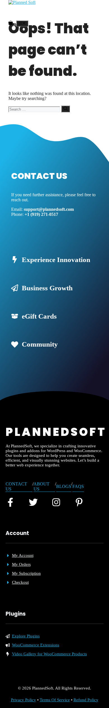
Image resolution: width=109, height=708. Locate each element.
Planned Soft (23, 13)
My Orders (21, 564)
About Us (41, 486)
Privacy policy (23, 700)
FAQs (78, 486)
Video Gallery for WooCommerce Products (49, 654)
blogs (63, 486)
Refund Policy (86, 700)
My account (23, 555)
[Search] (65, 109)
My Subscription (26, 573)
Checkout (20, 582)
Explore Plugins (26, 636)
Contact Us (16, 486)
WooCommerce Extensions (35, 645)
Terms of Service (55, 700)
